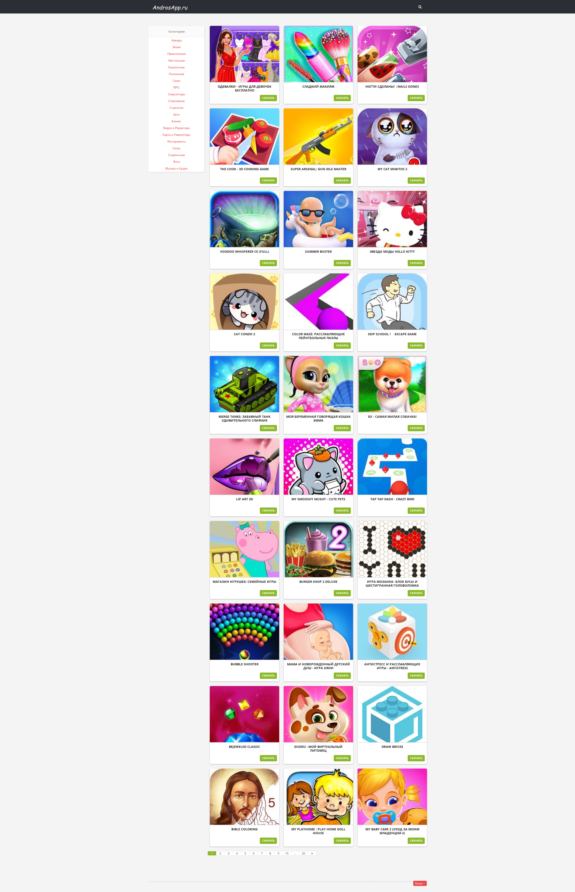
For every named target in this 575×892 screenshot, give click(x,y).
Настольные (176, 60)
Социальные (176, 155)
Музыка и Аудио (176, 168)
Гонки (176, 81)
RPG (176, 87)
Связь (176, 148)
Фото (176, 161)
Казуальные (176, 67)
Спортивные (176, 101)
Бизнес (176, 121)
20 (303, 853)
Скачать (268, 98)
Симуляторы (176, 94)
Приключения (176, 54)
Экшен (176, 47)
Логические (176, 74)
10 (286, 853)
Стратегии (176, 108)
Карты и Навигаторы (176, 134)
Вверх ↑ (420, 883)
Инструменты (176, 141)
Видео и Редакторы (176, 128)
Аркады (176, 40)
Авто (176, 114)
